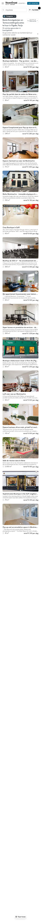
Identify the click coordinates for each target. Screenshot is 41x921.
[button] (20, 57)
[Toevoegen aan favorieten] (36, 39)
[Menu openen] (3, 3)
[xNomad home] (11, 3)
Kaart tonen (22, 917)
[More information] (37, 34)
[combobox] (32, 21)
